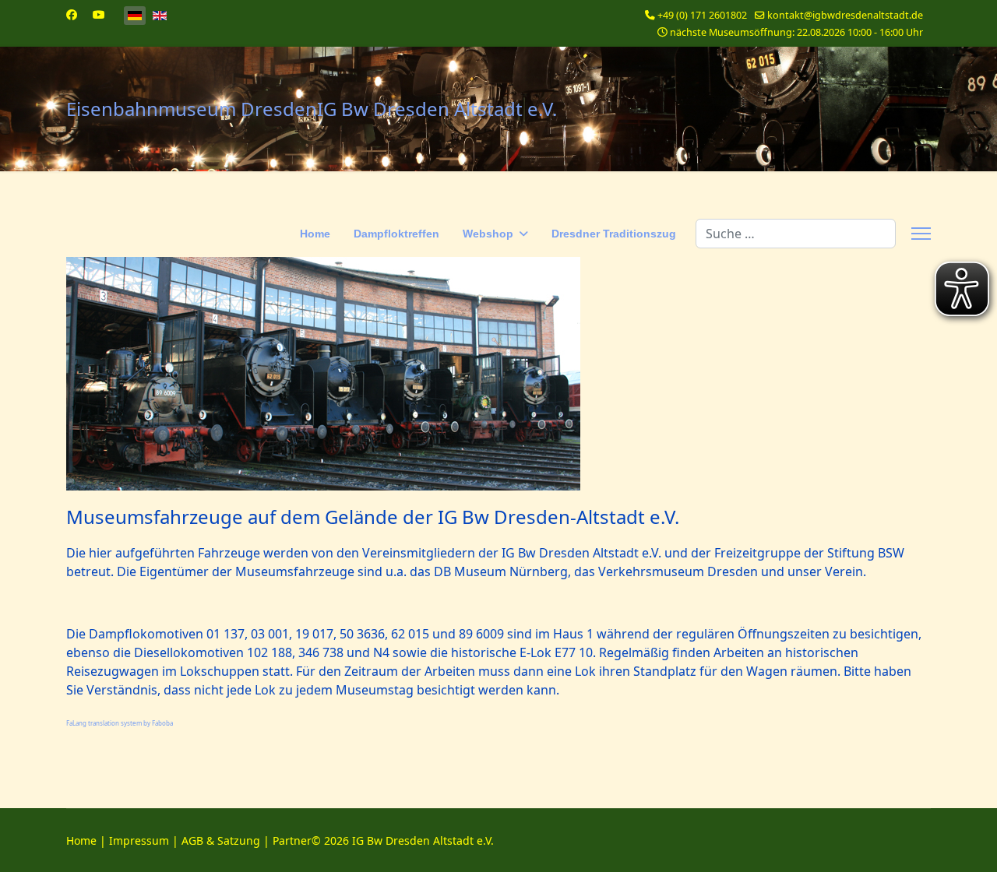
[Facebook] (71, 14)
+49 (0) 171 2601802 (702, 15)
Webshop (488, 233)
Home (315, 233)
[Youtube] (99, 14)
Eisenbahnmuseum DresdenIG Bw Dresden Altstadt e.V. (311, 109)
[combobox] (796, 233)
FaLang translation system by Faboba (119, 723)
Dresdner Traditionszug (613, 233)
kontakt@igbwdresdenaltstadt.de (845, 15)
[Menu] (921, 233)
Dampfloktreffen (396, 233)
